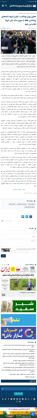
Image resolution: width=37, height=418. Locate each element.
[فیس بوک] (8, 399)
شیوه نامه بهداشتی (21, 204)
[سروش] (14, 399)
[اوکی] (3, 399)
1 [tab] (8, 264)
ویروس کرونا (31, 204)
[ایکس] (31, 399)
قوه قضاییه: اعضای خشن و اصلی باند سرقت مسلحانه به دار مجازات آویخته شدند (18, 357)
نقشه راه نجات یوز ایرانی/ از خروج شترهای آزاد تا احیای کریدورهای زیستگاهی (18, 350)
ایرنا (21, 6)
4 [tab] (2, 264)
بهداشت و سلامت (17, 190)
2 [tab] (6, 264)
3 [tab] (4, 264)
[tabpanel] (18, 282)
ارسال (3, 256)
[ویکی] (20, 401)
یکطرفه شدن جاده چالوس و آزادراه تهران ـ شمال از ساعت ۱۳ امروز (18, 354)
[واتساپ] (17, 401)
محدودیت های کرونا (29, 207)
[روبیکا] (28, 399)
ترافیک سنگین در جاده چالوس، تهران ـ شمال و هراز (22, 374)
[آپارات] (25, 399)
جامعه (23, 190)
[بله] (23, 399)
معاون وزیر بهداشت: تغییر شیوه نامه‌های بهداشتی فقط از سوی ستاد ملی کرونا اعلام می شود (18, 20)
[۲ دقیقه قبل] (18, 278)
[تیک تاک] (5, 399)
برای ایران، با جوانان (29, 377)
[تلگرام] (34, 399)
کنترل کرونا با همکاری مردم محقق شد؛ (27, 13)
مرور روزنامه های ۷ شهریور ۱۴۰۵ (27, 293)
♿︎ (33, 413)
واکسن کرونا (12, 204)
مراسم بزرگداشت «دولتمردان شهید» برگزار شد (23, 361)
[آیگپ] (20, 399)
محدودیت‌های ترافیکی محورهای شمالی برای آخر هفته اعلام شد (18, 367)
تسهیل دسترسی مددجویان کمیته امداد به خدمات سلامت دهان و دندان (19, 346)
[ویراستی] (11, 399)
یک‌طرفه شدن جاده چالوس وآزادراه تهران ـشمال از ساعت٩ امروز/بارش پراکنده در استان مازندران (18, 364)
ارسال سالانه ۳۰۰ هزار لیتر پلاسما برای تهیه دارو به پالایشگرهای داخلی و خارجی (18, 371)
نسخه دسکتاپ (18, 394)
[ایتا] (17, 399)
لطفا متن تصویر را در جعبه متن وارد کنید (26, 249)
